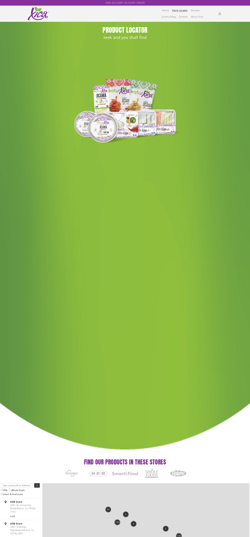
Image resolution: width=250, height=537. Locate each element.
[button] (108, 509)
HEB (5, 490)
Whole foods (18, 490)
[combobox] (17, 485)
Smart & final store (13, 494)
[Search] (37, 485)
